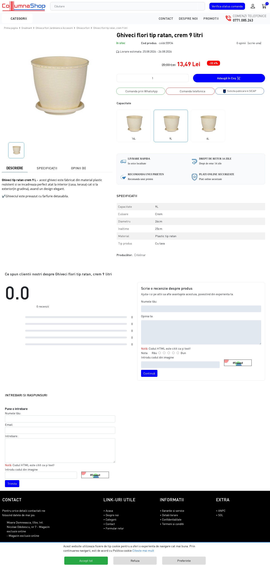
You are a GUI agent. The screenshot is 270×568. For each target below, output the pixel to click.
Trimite (12, 483)
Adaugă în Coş (227, 78)
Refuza (135, 560)
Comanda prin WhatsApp (141, 91)
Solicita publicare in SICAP (241, 90)
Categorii (18, 18)
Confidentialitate (171, 519)
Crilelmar (140, 255)
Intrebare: (11, 436)
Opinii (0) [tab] (78, 168)
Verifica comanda (227, 6)
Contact (166, 18)
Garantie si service (173, 510)
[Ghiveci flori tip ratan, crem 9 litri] (24, 6)
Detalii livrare (170, 515)
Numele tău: (149, 301)
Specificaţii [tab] (47, 168)
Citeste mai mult (143, 550)
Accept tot (86, 560)
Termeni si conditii (173, 524)
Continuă (149, 373)
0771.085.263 (243, 20)
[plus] (179, 78)
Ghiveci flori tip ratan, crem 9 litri (110, 27)
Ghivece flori (83, 27)
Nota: (144, 353)
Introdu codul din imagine (157, 357)
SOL (220, 515)
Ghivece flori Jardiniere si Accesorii (54, 27)
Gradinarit (26, 27)
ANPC (221, 510)
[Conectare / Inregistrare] (252, 6)
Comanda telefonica (191, 91)
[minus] (126, 78)
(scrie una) (254, 43)
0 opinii (249, 43)
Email (8, 424)
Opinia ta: (147, 316)
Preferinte (184, 560)
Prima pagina (11, 27)
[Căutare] (201, 6)
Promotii (211, 18)
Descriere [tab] (14, 168)
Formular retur (115, 528)
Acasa (109, 510)
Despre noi (188, 18)
